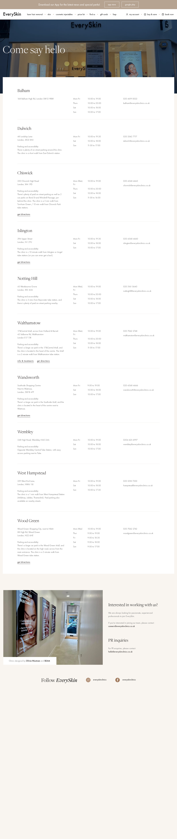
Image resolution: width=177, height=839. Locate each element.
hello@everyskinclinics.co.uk (120, 651)
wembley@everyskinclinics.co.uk (137, 444)
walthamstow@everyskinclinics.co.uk (138, 335)
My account (134, 14)
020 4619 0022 (130, 98)
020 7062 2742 (130, 528)
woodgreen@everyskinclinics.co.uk (138, 533)
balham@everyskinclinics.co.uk (136, 103)
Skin (49, 14)
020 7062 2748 (130, 331)
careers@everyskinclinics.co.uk (121, 626)
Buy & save (152, 14)
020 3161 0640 (130, 286)
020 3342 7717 (130, 136)
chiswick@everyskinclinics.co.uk (136, 185)
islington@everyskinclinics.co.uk (136, 243)
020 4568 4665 (130, 181)
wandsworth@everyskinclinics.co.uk (138, 389)
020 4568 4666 (130, 385)
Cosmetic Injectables (64, 14)
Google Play (130, 4)
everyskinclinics (99, 679)
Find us (92, 14)
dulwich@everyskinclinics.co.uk (136, 140)
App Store (112, 4)
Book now (169, 14)
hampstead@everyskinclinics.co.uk (138, 485)
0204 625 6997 (130, 439)
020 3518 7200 (130, 481)
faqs (114, 14)
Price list (81, 14)
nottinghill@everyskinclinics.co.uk (137, 291)
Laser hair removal (35, 14)
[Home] (12, 14)
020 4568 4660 (130, 238)
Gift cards (104, 14)
